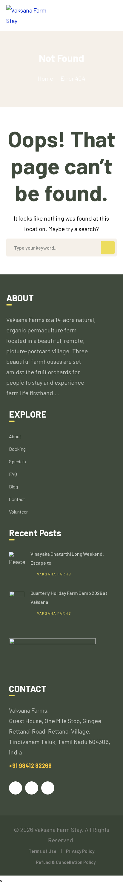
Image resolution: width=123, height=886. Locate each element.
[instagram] (47, 788)
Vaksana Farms (54, 574)
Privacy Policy (80, 851)
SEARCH (108, 247)
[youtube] (31, 788)
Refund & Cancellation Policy (66, 862)
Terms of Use (42, 851)
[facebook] (15, 788)
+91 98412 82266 (30, 765)
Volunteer (18, 511)
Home (45, 78)
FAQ (13, 474)
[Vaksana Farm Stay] (32, 14)
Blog (13, 486)
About (15, 436)
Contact (17, 499)
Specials (17, 461)
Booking (17, 449)
